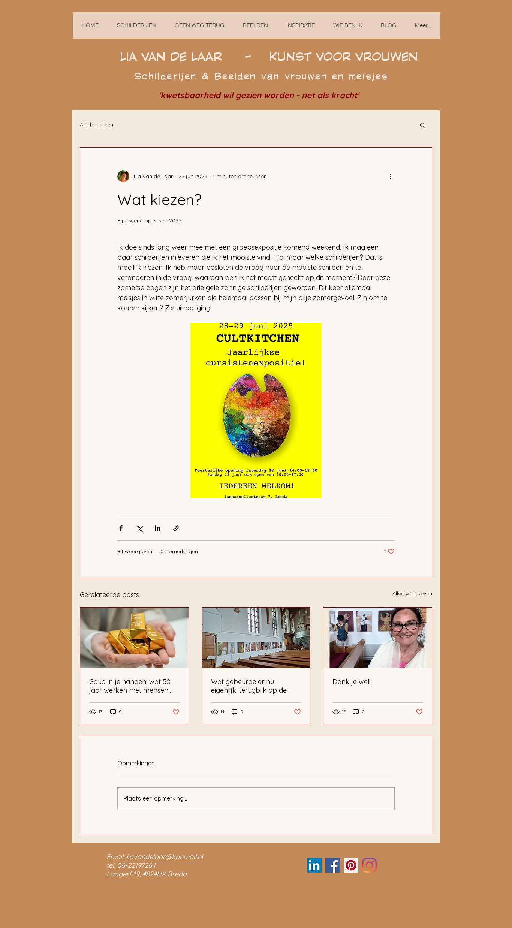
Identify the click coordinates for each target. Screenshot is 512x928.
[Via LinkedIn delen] (157, 528)
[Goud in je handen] (134, 638)
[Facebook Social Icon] (332, 865)
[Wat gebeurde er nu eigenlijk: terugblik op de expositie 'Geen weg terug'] (256, 638)
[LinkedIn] (314, 865)
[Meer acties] (390, 176)
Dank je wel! (351, 681)
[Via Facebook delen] (120, 528)
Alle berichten (96, 124)
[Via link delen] (176, 528)
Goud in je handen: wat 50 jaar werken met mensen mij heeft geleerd (130, 686)
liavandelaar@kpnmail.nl (164, 856)
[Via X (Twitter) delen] (139, 528)
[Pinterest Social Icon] (351, 865)
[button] (422, 125)
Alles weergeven (412, 593)
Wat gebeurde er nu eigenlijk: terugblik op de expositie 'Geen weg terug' (251, 686)
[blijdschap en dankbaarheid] (377, 638)
